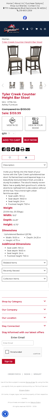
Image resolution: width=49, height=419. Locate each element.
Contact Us (33, 6)
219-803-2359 (25, 10)
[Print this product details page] (22, 149)
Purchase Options (33, 3)
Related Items (10, 262)
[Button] (45, 29)
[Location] (23, 29)
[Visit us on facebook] (24, 17)
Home (9, 3)
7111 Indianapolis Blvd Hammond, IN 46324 (25, 8)
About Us (18, 3)
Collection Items (11, 278)
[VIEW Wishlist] (10, 157)
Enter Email (18, 337)
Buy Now (30, 140)
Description (8, 165)
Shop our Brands (18, 6)
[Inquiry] (26, 157)
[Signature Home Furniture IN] (11, 29)
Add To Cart (11, 140)
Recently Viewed (11, 270)
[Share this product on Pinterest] (8, 149)
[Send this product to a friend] (28, 149)
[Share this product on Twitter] (13, 149)
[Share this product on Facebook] (4, 149)
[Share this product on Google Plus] (17, 149)
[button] (27, 29)
